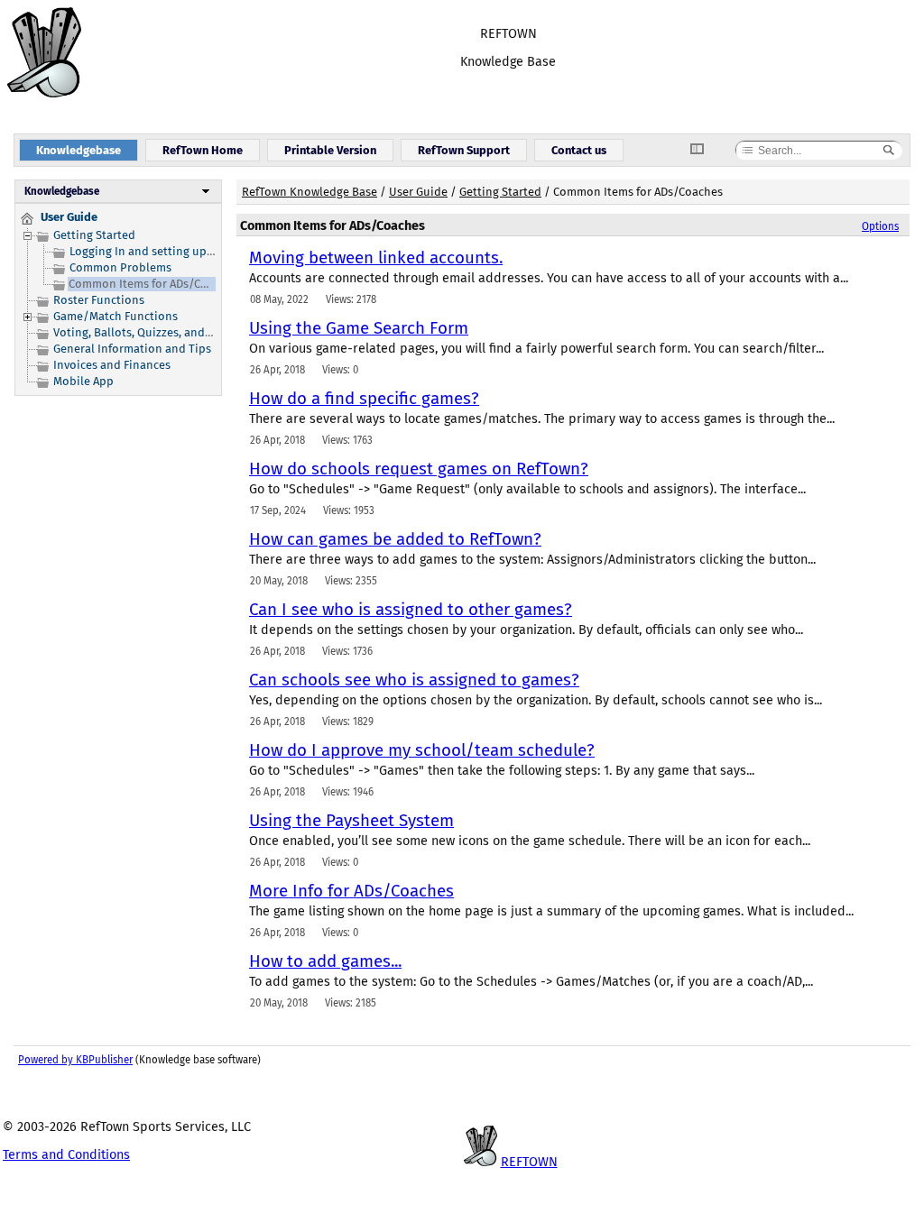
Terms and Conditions (66, 1155)
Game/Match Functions (115, 316)
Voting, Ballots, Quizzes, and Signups (152, 332)
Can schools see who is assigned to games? (414, 680)
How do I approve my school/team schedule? (422, 750)
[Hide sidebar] (703, 150)
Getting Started (94, 235)
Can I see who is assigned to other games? (410, 610)
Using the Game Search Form (358, 328)
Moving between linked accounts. (376, 258)
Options (880, 226)
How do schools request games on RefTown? (418, 469)
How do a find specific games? (364, 399)
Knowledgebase (61, 191)
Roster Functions (98, 300)
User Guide (418, 191)
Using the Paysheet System (351, 821)
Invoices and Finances (112, 365)
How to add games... (325, 961)
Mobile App (83, 381)
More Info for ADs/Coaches (351, 891)
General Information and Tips (132, 348)
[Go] (888, 151)
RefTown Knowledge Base (309, 191)
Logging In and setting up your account (174, 251)
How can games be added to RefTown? (395, 539)
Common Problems (120, 267)
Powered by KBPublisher (75, 1059)
